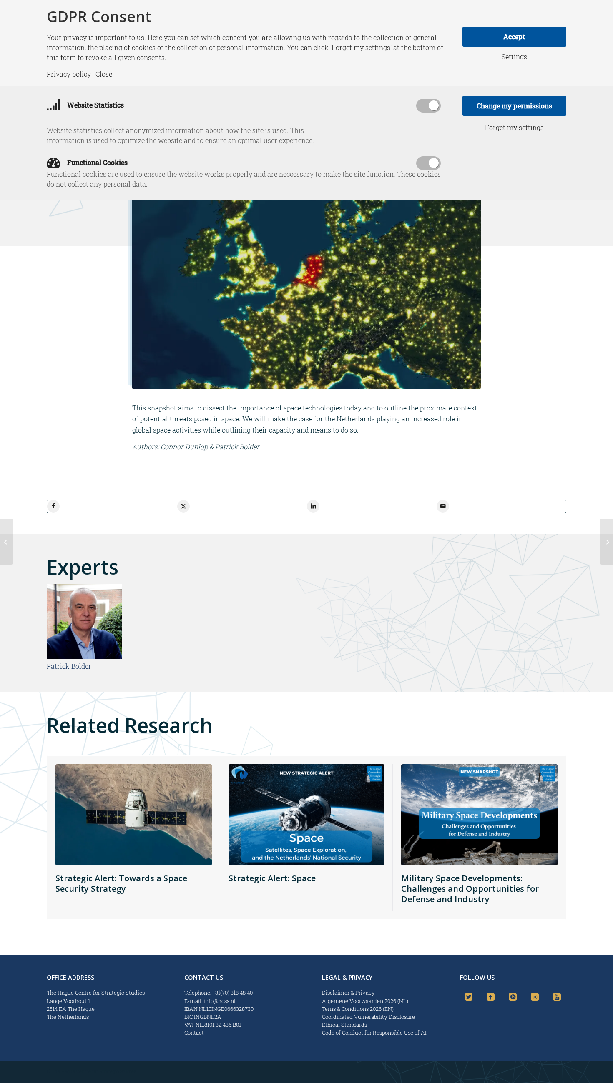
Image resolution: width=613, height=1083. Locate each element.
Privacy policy (69, 74)
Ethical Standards (344, 1024)
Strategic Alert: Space (272, 878)
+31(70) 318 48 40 (232, 992)
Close (103, 74)
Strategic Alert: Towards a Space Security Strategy (121, 883)
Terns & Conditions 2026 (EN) (358, 1008)
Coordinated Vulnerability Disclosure (368, 1016)
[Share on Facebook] (53, 506)
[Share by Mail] (443, 506)
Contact (194, 1032)
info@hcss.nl (219, 1001)
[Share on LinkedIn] (313, 506)
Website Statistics (94, 104)
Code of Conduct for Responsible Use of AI (374, 1032)
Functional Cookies (96, 162)
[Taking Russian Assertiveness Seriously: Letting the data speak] (606, 542)
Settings (514, 56)
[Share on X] (183, 506)
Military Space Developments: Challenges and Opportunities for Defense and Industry (470, 889)
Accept (514, 36)
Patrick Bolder (69, 666)
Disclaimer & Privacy (348, 992)
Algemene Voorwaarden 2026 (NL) (366, 1001)
